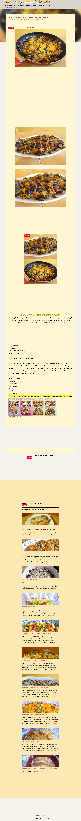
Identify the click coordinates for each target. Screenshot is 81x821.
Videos (50, 5)
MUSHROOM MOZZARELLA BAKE (30, 580)
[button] (9, 23)
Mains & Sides (34, 5)
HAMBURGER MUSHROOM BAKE (30, 553)
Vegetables (12, 416)
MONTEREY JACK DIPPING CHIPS (30, 741)
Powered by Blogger (41, 815)
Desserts (41, 5)
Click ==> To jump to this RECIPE (25, 28)
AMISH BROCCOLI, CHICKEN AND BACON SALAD (34, 714)
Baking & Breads (25, 5)
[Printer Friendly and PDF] (8, 8)
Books (11, 5)
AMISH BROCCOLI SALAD (28, 606)
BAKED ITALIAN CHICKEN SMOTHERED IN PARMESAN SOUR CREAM (39, 768)
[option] (14, 407)
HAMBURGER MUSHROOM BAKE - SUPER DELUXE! (35, 687)
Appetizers (16, 5)
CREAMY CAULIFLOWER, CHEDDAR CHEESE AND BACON (36, 633)
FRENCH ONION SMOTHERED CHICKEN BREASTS (34, 660)
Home (6, 5)
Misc (46, 5)
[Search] (79, 4)
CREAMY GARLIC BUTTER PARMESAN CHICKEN (34, 526)
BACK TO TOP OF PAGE (44, 456)
